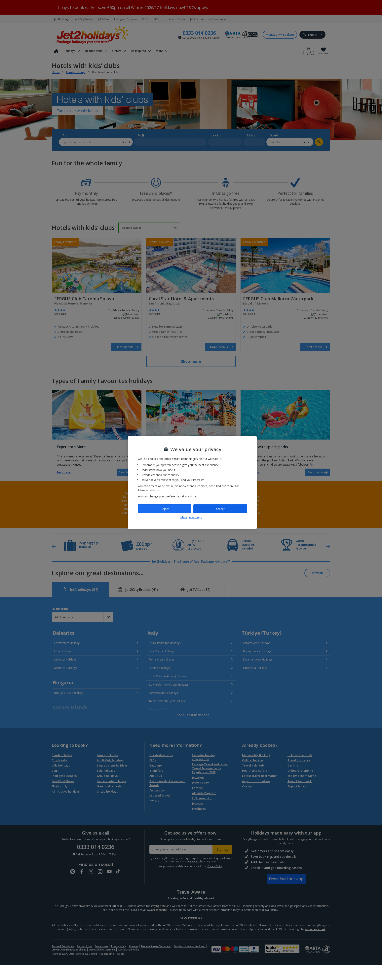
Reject (165, 509)
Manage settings (191, 517)
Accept (220, 509)
